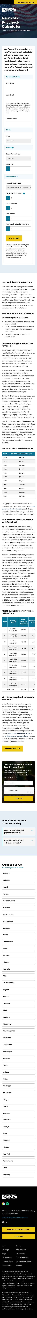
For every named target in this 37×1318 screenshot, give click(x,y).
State (8, 136)
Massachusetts (9, 901)
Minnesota (7, 1024)
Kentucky (6, 955)
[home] (9, 10)
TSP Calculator (7, 1261)
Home (4, 31)
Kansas (6, 894)
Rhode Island (8, 921)
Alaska (5, 935)
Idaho (5, 948)
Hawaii (5, 887)
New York (6, 1154)
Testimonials (20, 1254)
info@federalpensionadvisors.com (15, 1217)
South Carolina (8, 983)
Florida (5, 1065)
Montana (6, 908)
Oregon (6, 1099)
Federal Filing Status (13, 183)
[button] (33, 10)
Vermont (6, 928)
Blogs (4, 1254)
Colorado (6, 880)
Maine (5, 1079)
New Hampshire (9, 1031)
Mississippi (7, 1086)
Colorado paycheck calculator (18, 733)
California (6, 1120)
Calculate (14, 238)
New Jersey (7, 1093)
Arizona (6, 996)
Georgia (6, 1126)
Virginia (6, 990)
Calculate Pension (22, 1257)
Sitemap (19, 1265)
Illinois (5, 1010)
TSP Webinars (7, 1257)
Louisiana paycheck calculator (16, 736)
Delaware (6, 1003)
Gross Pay (10, 164)
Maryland (6, 1140)
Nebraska (6, 969)
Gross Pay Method (13, 154)
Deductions (10, 214)
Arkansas (6, 1058)
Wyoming (6, 1175)
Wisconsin (7, 1113)
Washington (7, 1051)
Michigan (6, 962)
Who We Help (21, 1250)
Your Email (10, 95)
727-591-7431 (18, 1236)
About (18, 1246)
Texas (5, 1106)
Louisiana (6, 1017)
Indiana (6, 1072)
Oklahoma (7, 1038)
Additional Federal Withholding (17, 224)
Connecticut (8, 941)
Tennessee (7, 1044)
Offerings (5, 1250)
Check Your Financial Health (18, 1230)
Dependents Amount (15, 193)
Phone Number (11, 119)
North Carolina (8, 914)
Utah (5, 1168)
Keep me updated (12, 748)
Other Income (11, 203)
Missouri (6, 1147)
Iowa (5, 1133)
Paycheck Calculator (23, 1261)
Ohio (5, 976)
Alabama (6, 873)
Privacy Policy (7, 1265)
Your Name (10, 83)
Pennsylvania (8, 1161)
